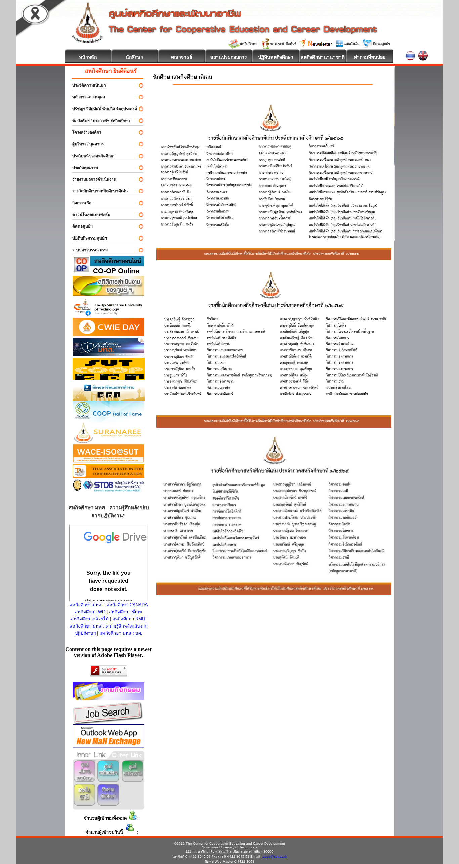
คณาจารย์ (181, 57)
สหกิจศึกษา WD (90, 611)
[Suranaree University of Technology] (109, 378)
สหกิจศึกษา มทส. (86, 604)
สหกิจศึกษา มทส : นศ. (120, 633)
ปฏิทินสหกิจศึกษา (275, 57)
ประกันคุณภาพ (82, 167)
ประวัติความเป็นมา (86, 85)
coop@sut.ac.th (275, 856)
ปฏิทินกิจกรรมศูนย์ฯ (86, 238)
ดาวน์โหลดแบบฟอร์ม (88, 214)
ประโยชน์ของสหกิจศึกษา (91, 156)
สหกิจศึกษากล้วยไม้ (90, 618)
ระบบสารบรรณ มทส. (87, 250)
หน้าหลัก (88, 57)
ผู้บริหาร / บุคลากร (85, 144)
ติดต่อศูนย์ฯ (79, 226)
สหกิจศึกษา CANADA (127, 604)
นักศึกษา (134, 57)
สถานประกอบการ (228, 57)
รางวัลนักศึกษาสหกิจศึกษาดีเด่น (97, 191)
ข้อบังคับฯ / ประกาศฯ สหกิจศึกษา (98, 120)
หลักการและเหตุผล (85, 97)
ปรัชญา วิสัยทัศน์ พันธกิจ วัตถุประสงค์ (101, 108)
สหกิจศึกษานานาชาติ (323, 57)
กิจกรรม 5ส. (79, 203)
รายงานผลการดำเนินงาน (91, 179)
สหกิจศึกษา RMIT (129, 618)
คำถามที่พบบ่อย (369, 57)
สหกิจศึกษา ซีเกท (125, 611)
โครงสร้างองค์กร (83, 132)
